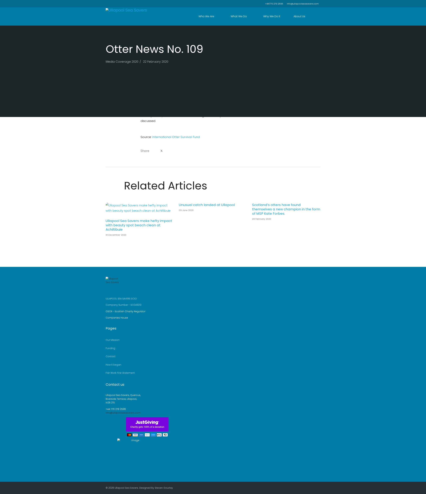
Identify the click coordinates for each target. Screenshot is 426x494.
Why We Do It (271, 16)
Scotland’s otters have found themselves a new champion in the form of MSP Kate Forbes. (286, 209)
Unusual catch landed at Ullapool (207, 205)
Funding (110, 348)
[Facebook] (106, 3)
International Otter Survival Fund (176, 137)
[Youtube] (117, 3)
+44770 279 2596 (274, 3)
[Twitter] (112, 3)
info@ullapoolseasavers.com (303, 3)
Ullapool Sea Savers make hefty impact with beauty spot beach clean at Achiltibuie (139, 225)
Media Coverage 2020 (122, 61)
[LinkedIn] (170, 151)
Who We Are (206, 16)
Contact (110, 356)
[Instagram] (122, 3)
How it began (113, 364)
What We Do (239, 16)
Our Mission (112, 340)
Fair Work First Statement (120, 373)
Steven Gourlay (164, 488)
